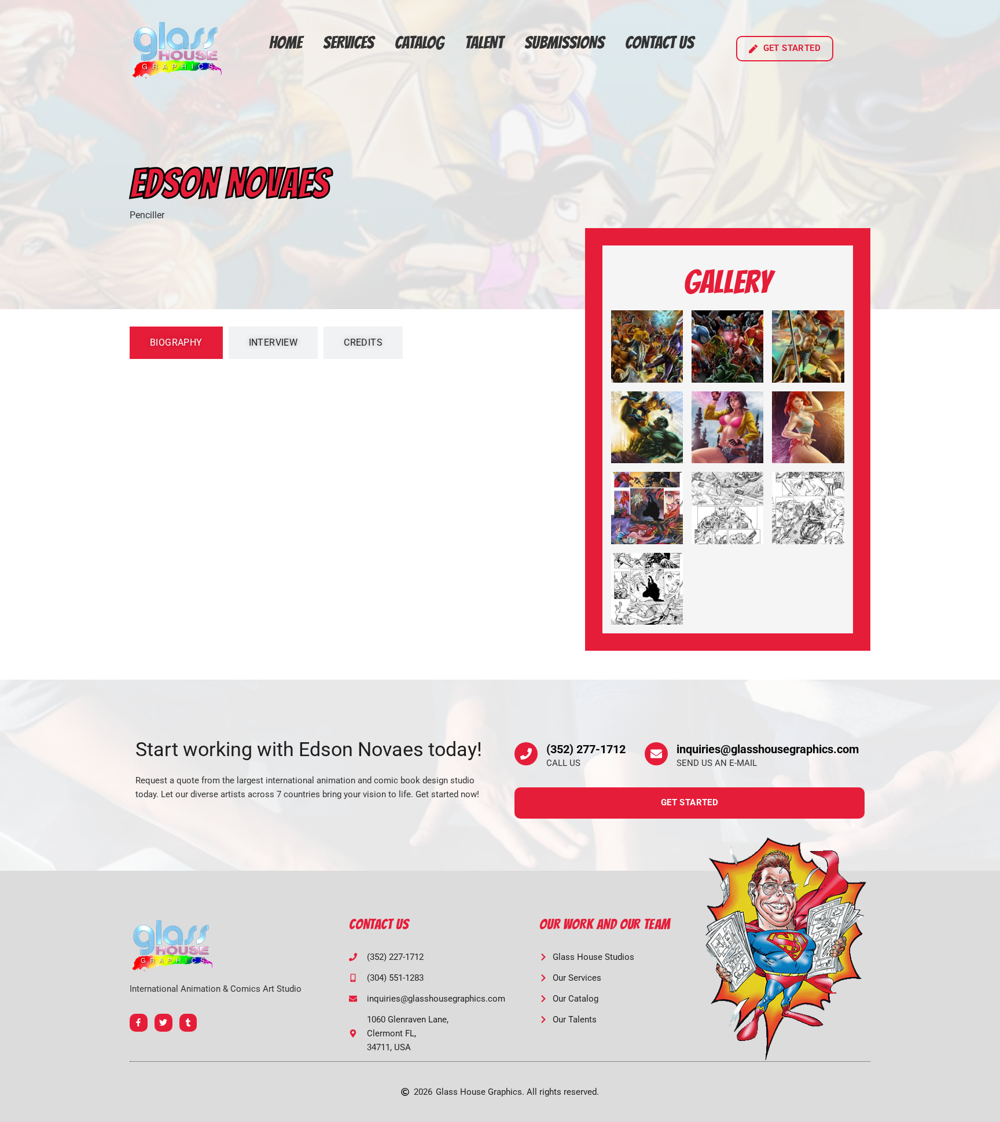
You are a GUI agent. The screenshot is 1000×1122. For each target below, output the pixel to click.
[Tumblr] (188, 1023)
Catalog (419, 43)
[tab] (176, 343)
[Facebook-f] (139, 1023)
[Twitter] (163, 1023)
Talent (484, 43)
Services (348, 43)
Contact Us (659, 43)
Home (285, 43)
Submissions (564, 43)
